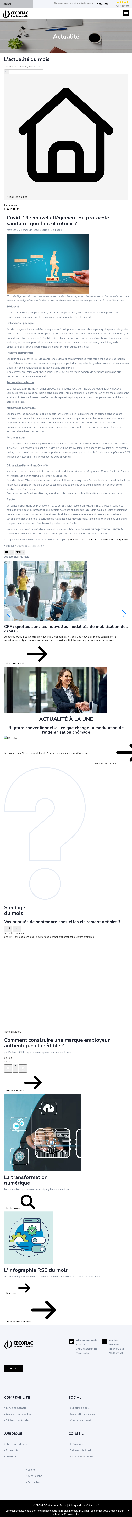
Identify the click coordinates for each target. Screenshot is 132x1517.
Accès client (34, 1476)
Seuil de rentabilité (81, 1457)
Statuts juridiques (16, 1444)
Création (10, 1457)
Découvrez (12, 1293)
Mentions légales (57, 1506)
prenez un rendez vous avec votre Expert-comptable (98, 540)
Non (17, 929)
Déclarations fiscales (17, 1421)
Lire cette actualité (16, 664)
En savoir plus (71, 1514)
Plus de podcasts (15, 1091)
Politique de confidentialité (84, 1506)
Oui (8, 929)
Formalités (11, 1451)
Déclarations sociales (82, 1414)
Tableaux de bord (80, 1451)
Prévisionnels (77, 1444)
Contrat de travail (80, 1421)
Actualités (102, 4)
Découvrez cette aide (104, 764)
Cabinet (7, 4)
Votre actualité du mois (18, 1322)
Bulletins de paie (79, 1408)
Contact (13, 1368)
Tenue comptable (15, 1408)
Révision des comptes (18, 1414)
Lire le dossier (13, 1208)
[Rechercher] (6, 72)
